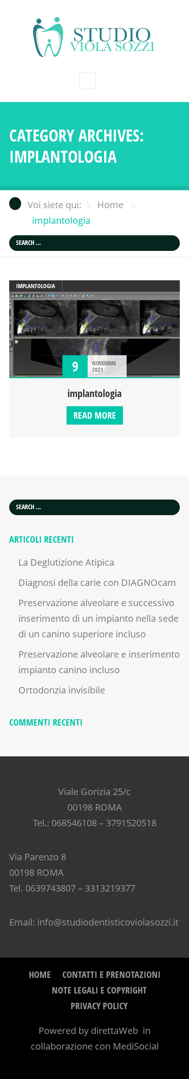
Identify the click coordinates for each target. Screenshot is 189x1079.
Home (110, 205)
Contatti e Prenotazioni (111, 974)
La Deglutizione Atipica (66, 562)
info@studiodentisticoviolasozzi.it (107, 922)
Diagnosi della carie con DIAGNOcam (97, 582)
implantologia (35, 286)
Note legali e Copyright (99, 990)
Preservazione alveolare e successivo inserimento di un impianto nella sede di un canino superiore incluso (98, 618)
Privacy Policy (99, 1005)
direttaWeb (115, 1030)
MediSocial (136, 1046)
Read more (94, 415)
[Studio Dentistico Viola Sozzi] (94, 53)
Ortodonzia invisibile (61, 690)
